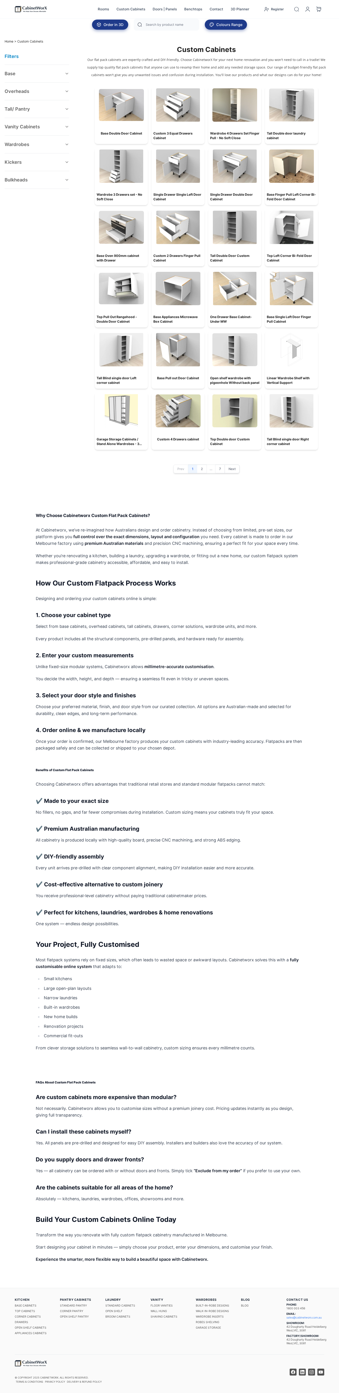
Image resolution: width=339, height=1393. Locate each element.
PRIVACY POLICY (55, 1381)
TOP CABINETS (25, 1311)
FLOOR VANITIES (162, 1305)
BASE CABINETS (25, 1305)
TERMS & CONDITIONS (29, 1381)
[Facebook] (293, 1372)
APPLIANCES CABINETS (31, 1333)
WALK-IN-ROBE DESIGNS (212, 1311)
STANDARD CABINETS (120, 1305)
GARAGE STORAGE (208, 1327)
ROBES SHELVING (207, 1322)
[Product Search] (296, 9)
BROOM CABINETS (117, 1316)
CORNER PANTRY (71, 1311)
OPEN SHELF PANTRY (74, 1316)
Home (9, 41)
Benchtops (193, 9)
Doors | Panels (165, 9)
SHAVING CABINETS (164, 1316)
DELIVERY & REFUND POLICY (84, 1381)
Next (232, 469)
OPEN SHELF (113, 1311)
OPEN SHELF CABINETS (30, 1327)
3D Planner (240, 9)
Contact (216, 9)
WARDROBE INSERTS (210, 1316)
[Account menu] (307, 9)
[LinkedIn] (302, 1372)
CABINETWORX (49, 1377)
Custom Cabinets (130, 9)
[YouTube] (320, 1372)
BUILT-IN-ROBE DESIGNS (212, 1305)
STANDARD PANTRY (73, 1305)
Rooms (103, 9)
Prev (180, 469)
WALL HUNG (159, 1311)
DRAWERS (21, 1322)
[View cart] (318, 9)
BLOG (245, 1305)
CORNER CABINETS (28, 1316)
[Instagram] (311, 1372)
